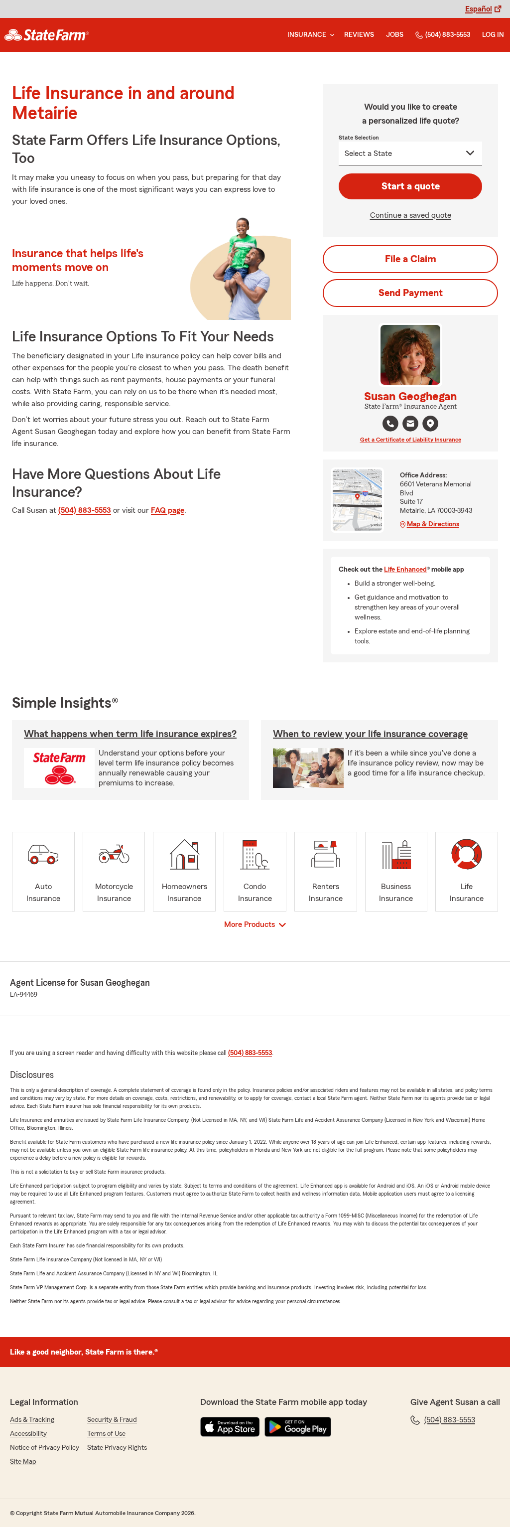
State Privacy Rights (117, 1447)
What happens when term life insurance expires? (130, 734)
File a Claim (410, 259)
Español (478, 9)
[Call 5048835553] (390, 424)
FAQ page (167, 510)
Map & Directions (433, 524)
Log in (493, 34)
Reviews (359, 34)
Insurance (306, 34)
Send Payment (411, 293)
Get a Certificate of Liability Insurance (410, 440)
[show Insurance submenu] (330, 35)
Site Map (23, 1461)
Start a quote (411, 186)
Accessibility (28, 1433)
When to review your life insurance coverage (370, 734)
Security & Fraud (112, 1419)
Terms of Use (106, 1433)
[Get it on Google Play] (297, 1427)
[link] (46, 35)
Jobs (394, 34)
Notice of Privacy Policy (44, 1447)
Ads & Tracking (32, 1419)
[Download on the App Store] (230, 1427)
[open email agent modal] (410, 425)
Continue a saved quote (410, 215)
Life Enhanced (405, 569)
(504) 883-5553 (447, 34)
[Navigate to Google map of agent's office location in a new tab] (430, 424)
